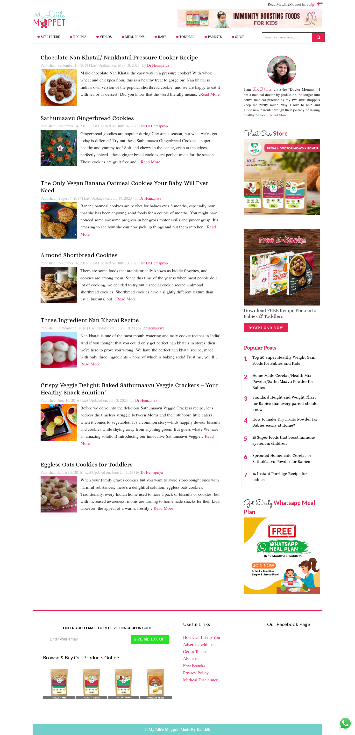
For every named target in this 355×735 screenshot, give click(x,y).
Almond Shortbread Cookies (79, 255)
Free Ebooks (194, 665)
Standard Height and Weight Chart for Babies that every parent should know (285, 403)
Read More (210, 94)
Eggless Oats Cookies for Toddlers (87, 464)
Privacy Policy (196, 673)
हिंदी (319, 4)
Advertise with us (198, 644)
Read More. (279, 114)
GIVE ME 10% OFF (150, 639)
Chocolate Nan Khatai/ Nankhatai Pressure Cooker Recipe (119, 57)
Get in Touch (194, 651)
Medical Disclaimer (200, 680)
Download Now (266, 327)
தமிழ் (311, 4)
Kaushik (203, 729)
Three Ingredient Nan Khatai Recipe (90, 320)
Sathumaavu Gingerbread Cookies (87, 118)
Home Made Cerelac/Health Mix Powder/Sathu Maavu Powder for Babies (282, 381)
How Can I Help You (201, 637)
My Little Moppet (57, 19)
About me (191, 658)
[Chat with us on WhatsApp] (345, 724)
